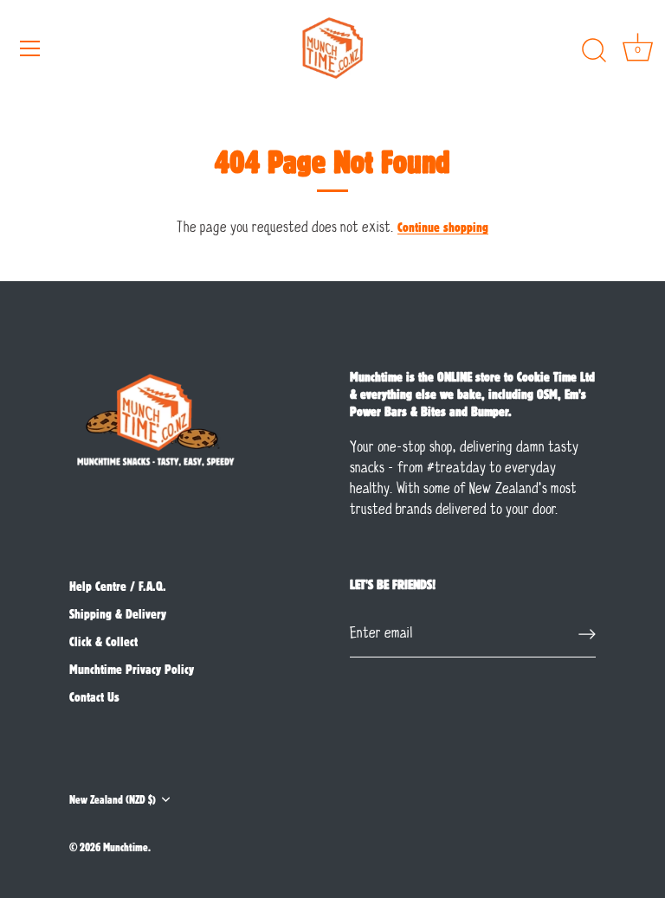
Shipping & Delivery (117, 613)
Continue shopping (442, 227)
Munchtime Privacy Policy (131, 669)
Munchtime (125, 846)
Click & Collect (103, 641)
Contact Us (94, 696)
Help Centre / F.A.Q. (117, 586)
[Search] (594, 51)
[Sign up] (587, 634)
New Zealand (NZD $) (112, 799)
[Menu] (30, 48)
